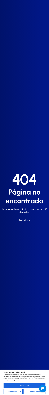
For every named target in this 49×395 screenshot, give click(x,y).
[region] (24, 382)
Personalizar (12, 392)
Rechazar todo (34, 392)
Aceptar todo (24, 385)
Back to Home (24, 220)
